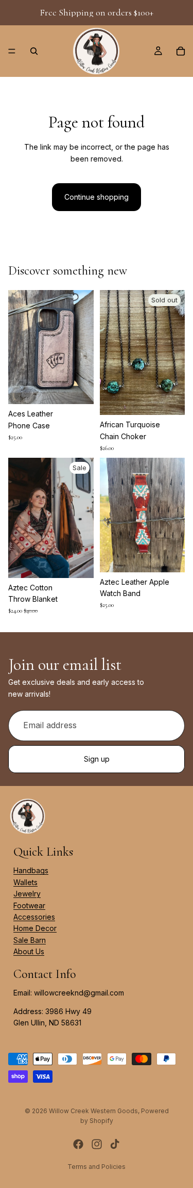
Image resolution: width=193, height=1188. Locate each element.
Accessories (34, 916)
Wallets (25, 882)
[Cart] (180, 51)
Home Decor (35, 928)
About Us (28, 951)
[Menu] (12, 51)
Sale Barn (29, 940)
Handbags (30, 870)
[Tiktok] (115, 1144)
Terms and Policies (96, 1166)
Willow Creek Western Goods (93, 1111)
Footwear (29, 905)
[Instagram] (97, 1144)
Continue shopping (96, 196)
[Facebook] (78, 1144)
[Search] (34, 51)
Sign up (97, 758)
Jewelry (27, 893)
